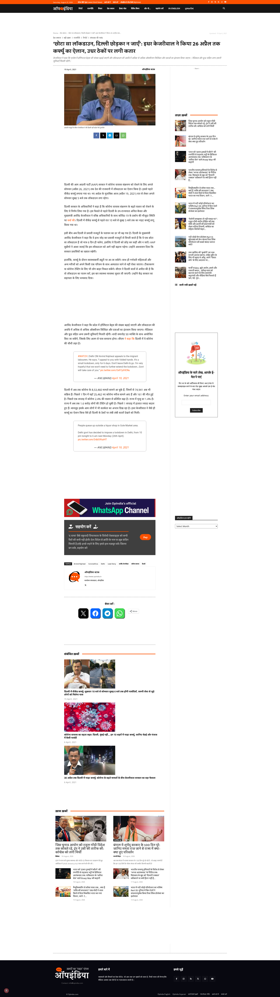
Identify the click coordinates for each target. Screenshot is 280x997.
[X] (218, 2)
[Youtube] (225, 2)
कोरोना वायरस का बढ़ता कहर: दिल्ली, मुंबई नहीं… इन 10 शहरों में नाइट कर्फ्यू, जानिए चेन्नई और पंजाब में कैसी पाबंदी (110, 736)
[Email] (116, 135)
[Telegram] (110, 135)
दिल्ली (143, 564)
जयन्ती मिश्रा (117, 856)
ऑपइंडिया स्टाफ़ (148, 69)
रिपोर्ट (85, 38)
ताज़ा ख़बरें (181, 115)
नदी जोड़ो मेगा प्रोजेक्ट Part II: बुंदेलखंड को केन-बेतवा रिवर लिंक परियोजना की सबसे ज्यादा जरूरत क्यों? (201, 241)
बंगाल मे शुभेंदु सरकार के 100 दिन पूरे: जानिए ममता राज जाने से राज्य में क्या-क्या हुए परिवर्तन (136, 849)
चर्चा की (71, 220)
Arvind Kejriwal (79, 564)
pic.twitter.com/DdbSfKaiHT (92, 439)
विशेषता (57, 856)
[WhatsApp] (222, 2)
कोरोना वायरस (135, 564)
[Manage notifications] (6, 990)
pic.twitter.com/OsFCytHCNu (115, 370)
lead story (112, 564)
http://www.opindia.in (92, 576)
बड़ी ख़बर (67, 38)
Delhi (103, 564)
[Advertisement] (126, 925)
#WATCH (82, 356)
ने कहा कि (129, 338)
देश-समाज (63, 33)
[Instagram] (212, 2)
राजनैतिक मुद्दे (59, 840)
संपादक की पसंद (96, 38)
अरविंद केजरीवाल (123, 564)
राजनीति (77, 38)
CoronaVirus (93, 564)
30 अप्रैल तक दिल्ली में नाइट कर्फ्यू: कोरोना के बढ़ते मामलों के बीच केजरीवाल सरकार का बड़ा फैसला (109, 777)
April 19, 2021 (120, 378)
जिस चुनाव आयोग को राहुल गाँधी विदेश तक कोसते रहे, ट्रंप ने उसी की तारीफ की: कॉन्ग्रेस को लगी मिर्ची (80, 849)
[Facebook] (208, 2)
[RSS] (215, 2)
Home (55, 33)
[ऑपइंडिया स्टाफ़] (74, 578)
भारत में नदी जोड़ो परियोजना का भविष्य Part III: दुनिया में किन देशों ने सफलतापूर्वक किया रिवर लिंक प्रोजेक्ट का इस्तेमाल (147, 892)
